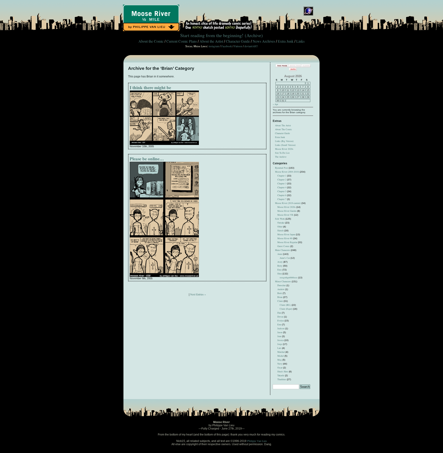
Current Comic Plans (181, 41)
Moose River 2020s (284, 148)
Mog (279, 359)
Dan (279, 312)
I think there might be (150, 87)
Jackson (280, 328)
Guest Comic (283, 246)
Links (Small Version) (285, 145)
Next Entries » (198, 294)
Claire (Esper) (286, 308)
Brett (279, 293)
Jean (279, 336)
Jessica (280, 340)
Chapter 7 (281, 199)
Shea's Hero (282, 371)
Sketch (280, 230)
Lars (279, 348)
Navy (279, 363)
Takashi (280, 375)
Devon (280, 316)
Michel (280, 355)
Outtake (280, 222)
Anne (279, 254)
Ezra (279, 324)
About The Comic (283, 129)
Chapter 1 (281, 175)
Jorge (279, 344)
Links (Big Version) (284, 141)
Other (279, 226)
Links (300, 41)
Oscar (279, 367)
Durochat (281, 285)
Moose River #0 (284, 238)
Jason (279, 332)
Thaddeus (281, 379)
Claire (280, 301)
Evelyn (280, 320)
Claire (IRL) (285, 304)
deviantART (251, 46)
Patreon (238, 46)
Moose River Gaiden (286, 210)
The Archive (280, 156)
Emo (279, 269)
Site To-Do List (282, 152)
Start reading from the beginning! (211, 35)
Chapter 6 (281, 195)
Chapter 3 (281, 183)
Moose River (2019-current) (288, 203)
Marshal (281, 351)
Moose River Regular (287, 242)
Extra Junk (285, 41)
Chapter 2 (281, 179)
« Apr (275, 104)
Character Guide (238, 41)
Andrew (280, 289)
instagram (214, 46)
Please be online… (147, 159)
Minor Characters (283, 281)
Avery (280, 261)
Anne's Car (285, 257)
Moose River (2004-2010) (287, 171)
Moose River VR (285, 214)
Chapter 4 (281, 187)
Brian (279, 297)
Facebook (226, 46)
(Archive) (254, 35)
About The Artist (283, 125)
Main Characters (282, 250)
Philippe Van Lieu (257, 441)
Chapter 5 (281, 191)
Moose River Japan (286, 234)
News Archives (264, 41)
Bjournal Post (281, 167)
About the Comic (151, 41)
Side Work (280, 218)
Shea (279, 273)
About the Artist (211, 41)
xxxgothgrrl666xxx (288, 277)
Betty (279, 265)
